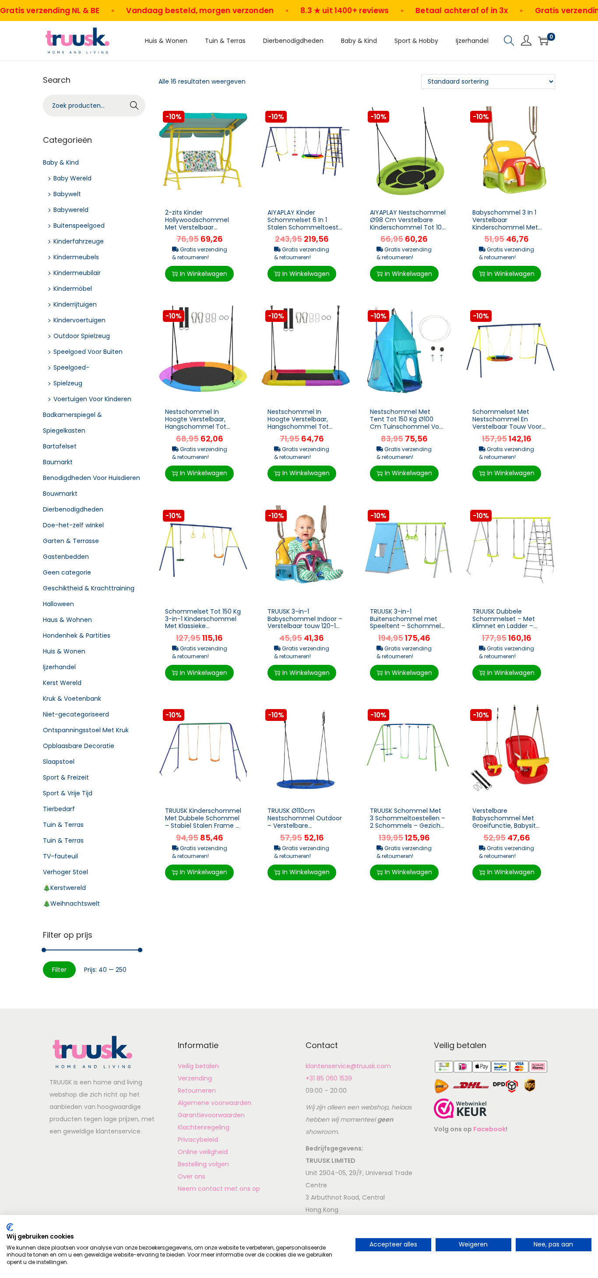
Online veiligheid (203, 1151)
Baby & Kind (61, 162)
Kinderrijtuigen (75, 304)
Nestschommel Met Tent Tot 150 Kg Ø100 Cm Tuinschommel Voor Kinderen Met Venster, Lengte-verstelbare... (407, 426)
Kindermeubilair (77, 272)
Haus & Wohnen (67, 619)
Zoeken (134, 106)
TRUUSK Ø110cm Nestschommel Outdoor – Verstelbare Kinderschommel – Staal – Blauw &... (304, 825)
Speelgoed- (71, 367)
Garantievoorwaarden (211, 1115)
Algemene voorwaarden (214, 1102)
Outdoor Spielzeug (81, 336)
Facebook (489, 1129)
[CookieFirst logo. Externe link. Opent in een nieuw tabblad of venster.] (10, 1227)
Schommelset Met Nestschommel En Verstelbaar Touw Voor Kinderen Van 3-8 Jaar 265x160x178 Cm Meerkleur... (507, 430)
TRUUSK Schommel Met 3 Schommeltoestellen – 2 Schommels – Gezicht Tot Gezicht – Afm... (407, 821)
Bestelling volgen (203, 1164)
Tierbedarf (59, 809)
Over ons (191, 1176)
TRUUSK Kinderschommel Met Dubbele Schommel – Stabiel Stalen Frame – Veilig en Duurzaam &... (203, 821)
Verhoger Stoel (65, 872)
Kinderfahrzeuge (78, 241)
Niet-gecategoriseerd (76, 714)
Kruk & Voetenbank (72, 698)
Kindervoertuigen (79, 320)
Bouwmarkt (60, 493)
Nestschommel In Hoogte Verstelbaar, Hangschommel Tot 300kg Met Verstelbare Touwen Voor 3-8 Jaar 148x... (301, 430)
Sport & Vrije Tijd (67, 793)
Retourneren (197, 1090)
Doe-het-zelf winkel (73, 525)
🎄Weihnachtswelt (71, 903)
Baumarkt (58, 462)
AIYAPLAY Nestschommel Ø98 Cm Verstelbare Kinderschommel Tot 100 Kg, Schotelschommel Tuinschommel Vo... (408, 227)
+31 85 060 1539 (329, 1078)
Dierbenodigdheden (73, 509)
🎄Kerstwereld (64, 887)
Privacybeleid (198, 1139)
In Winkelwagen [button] (203, 273)
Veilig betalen (198, 1066)
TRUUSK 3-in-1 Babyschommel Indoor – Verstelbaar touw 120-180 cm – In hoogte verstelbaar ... (305, 626)
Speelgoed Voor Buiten (88, 351)
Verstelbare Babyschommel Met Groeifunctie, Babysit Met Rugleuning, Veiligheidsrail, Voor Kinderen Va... (504, 829)
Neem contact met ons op (219, 1188)
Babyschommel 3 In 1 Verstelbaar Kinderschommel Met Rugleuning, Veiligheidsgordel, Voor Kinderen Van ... (506, 231)
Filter (59, 969)
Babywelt (67, 194)
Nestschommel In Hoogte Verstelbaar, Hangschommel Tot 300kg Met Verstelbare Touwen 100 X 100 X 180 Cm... (200, 430)
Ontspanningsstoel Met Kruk (86, 730)
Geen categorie (67, 572)
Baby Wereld (72, 178)
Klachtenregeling (203, 1127)
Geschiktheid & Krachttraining (88, 588)
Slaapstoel (58, 761)
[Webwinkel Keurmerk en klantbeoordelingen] (460, 1108)
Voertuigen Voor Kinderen (92, 399)
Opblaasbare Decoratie (78, 745)
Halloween (58, 604)
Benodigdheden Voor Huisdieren (91, 477)
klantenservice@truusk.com (348, 1066)
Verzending (195, 1078)
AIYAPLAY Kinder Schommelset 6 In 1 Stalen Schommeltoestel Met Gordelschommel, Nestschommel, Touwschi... (305, 231)
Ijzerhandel (59, 667)
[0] (543, 40)
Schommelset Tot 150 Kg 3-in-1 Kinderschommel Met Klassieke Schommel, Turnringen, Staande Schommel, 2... (203, 626)
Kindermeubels (76, 257)
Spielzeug (67, 383)
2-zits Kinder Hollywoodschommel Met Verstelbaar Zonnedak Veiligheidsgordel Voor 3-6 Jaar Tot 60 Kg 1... (203, 231)
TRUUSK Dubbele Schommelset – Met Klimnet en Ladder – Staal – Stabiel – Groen (507, 622)
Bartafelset (60, 446)
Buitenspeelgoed (79, 225)
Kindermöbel (72, 288)
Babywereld (70, 209)
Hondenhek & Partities (76, 635)
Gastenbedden (66, 556)
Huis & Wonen (64, 651)
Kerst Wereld (62, 682)
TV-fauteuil (60, 856)
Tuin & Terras (63, 824)
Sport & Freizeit (66, 777)
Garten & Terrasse (71, 541)
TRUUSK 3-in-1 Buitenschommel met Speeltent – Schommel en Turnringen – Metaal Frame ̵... (405, 626)
